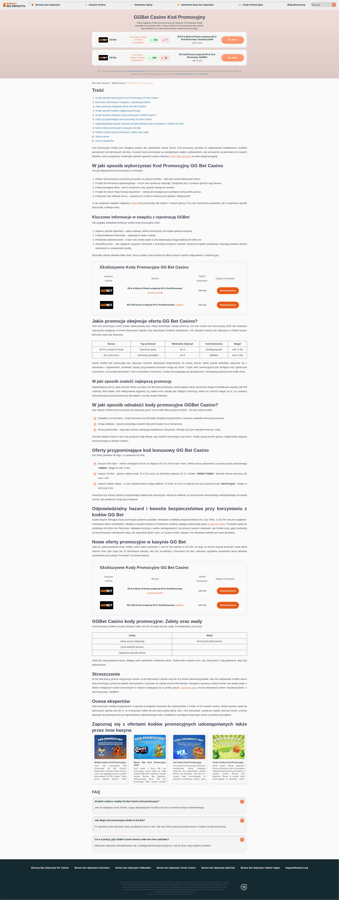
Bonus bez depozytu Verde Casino (176, 867)
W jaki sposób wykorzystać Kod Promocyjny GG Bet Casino (127, 98)
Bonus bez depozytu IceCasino (92, 867)
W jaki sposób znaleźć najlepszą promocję (117, 110)
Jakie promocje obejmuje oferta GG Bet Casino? (120, 106)
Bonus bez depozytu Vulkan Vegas (260, 867)
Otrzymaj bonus (228, 290)
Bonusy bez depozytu (47, 4)
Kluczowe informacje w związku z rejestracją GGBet (122, 102)
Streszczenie (102, 136)
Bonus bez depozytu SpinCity (218, 867)
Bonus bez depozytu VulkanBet (133, 867)
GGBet (134, 203)
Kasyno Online (97, 4)
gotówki (205, 74)
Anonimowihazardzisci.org (136, 71)
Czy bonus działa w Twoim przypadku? (138, 40)
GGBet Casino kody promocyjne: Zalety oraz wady (122, 132)
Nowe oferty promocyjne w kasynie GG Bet (118, 128)
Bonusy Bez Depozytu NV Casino (50, 867)
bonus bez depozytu (180, 156)
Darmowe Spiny (143, 4)
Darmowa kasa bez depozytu (197, 4)
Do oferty (232, 40)
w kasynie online (216, 524)
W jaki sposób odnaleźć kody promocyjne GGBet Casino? (125, 115)
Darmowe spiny (189, 687)
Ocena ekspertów (104, 141)
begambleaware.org (297, 867)
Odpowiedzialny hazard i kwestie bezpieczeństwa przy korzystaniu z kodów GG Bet (139, 123)
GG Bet (112, 40)
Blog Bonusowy (296, 4)
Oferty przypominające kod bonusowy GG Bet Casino (123, 119)
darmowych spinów (186, 74)
